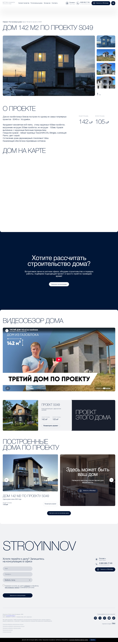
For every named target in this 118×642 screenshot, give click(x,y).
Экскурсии (47, 3)
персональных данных (12, 587)
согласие (27, 586)
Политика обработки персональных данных (13, 624)
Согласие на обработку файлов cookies (12, 628)
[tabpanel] (106, 41)
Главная (5, 22)
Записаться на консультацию (59, 284)
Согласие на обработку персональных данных (13, 626)
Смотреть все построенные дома (59, 513)
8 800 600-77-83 (84, 2)
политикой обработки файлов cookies (78, 639)
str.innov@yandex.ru (10, 615)
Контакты (55, 3)
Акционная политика (8, 630)
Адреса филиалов (7, 631)
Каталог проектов (23, 3)
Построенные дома (36, 3)
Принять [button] (93, 639)
